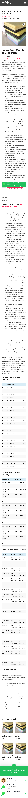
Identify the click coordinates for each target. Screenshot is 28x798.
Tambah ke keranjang (15, 189)
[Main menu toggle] (24, 2)
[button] (23, 24)
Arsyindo (5, 2)
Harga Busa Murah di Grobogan (11, 210)
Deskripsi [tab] (4, 197)
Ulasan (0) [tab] (4, 200)
